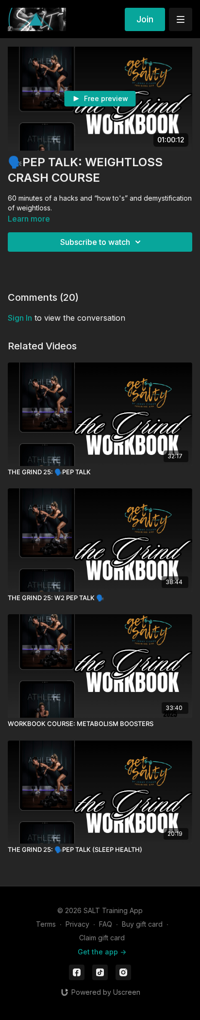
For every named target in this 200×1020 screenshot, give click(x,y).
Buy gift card (142, 924)
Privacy (77, 924)
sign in (20, 318)
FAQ (105, 924)
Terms (46, 924)
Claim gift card (102, 938)
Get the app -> (102, 952)
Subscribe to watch (95, 242)
